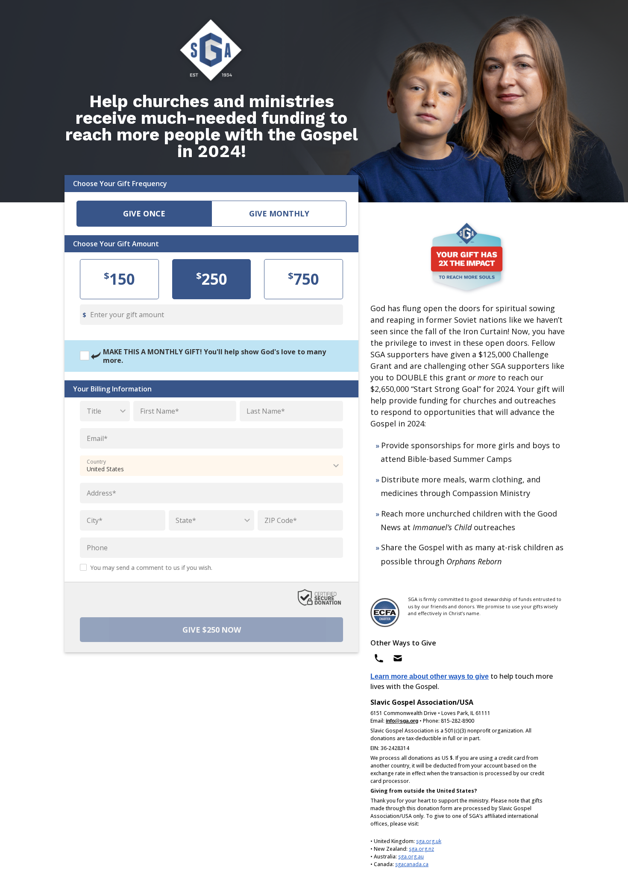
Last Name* (266, 411)
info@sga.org (402, 721)
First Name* (159, 411)
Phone (97, 547)
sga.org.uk (428, 841)
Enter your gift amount (127, 314)
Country (96, 461)
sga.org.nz (421, 848)
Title (94, 411)
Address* (101, 493)
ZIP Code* (280, 520)
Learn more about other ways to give (429, 676)
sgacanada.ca (411, 864)
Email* (97, 438)
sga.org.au (411, 856)
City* (95, 520)
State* (186, 520)
